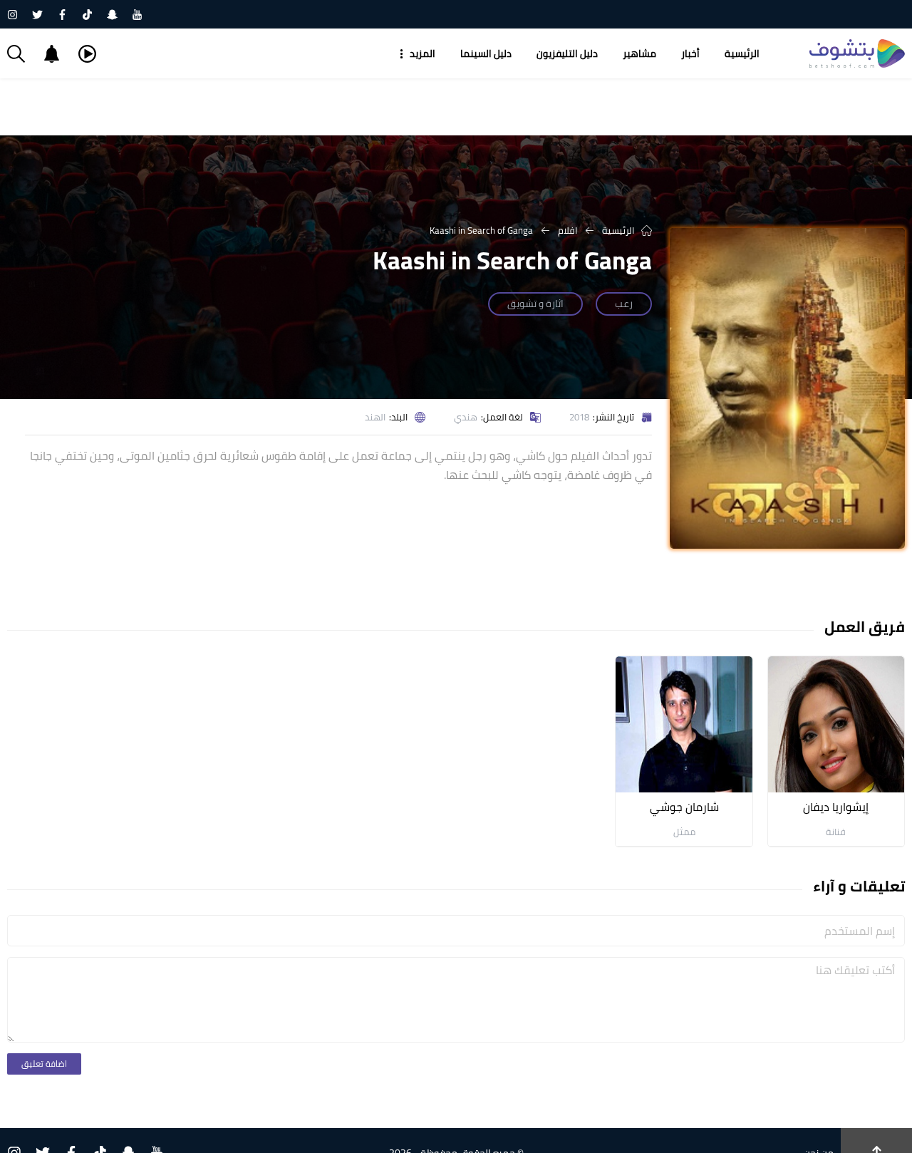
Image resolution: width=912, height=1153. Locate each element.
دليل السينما (486, 53)
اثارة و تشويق (535, 303)
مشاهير (639, 53)
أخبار (690, 53)
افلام (567, 230)
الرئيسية (742, 53)
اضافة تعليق (44, 1063)
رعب (624, 303)
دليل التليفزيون (567, 53)
